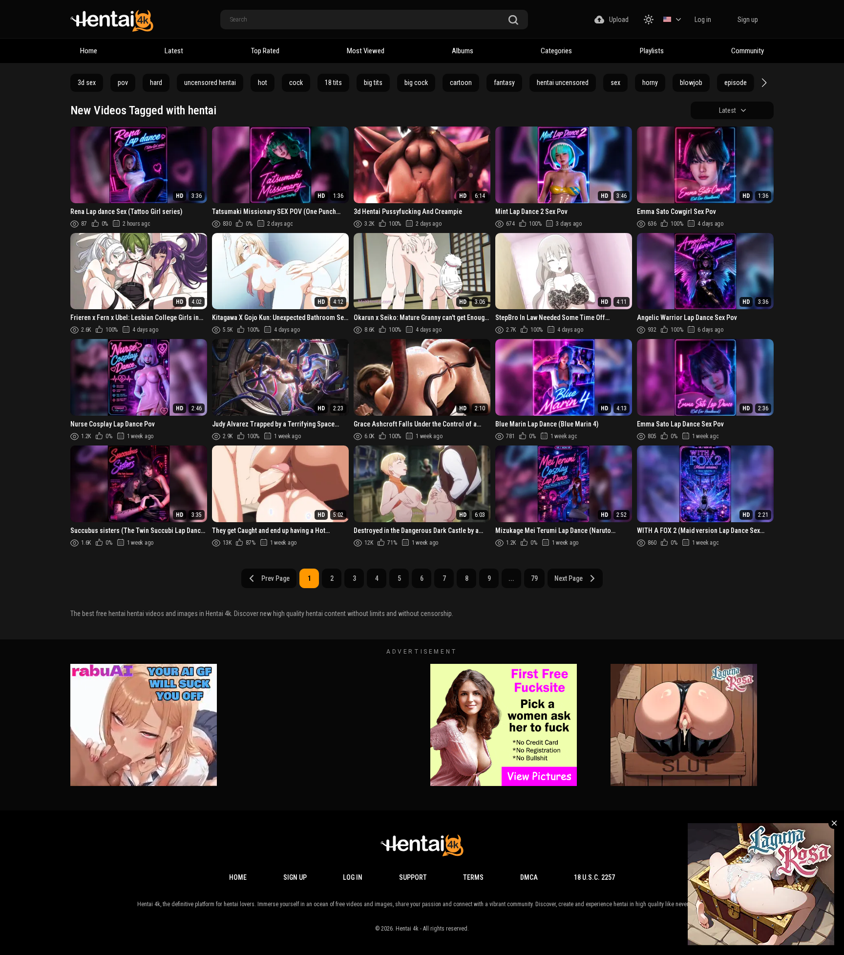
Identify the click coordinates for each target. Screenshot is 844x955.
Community (747, 50)
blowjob (691, 82)
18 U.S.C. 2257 (594, 877)
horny (650, 82)
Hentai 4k (407, 928)
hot (262, 82)
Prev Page (275, 578)
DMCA (529, 877)
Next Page (568, 578)
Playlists (652, 50)
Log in (703, 19)
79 (534, 578)
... (511, 578)
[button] (763, 82)
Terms (473, 877)
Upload (619, 19)
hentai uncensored (563, 82)
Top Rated (265, 50)
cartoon (461, 82)
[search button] (513, 20)
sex (615, 82)
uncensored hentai (210, 82)
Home (88, 50)
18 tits (333, 82)
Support (413, 877)
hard (156, 82)
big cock (416, 82)
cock (296, 82)
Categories (556, 50)
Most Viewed (365, 50)
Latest (174, 50)
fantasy (504, 82)
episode (735, 82)
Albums (462, 50)
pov (123, 82)
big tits (373, 82)
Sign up (748, 19)
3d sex (87, 82)
